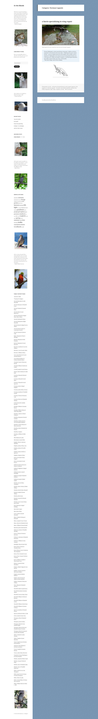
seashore (22, 214)
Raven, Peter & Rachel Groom (20, 553)
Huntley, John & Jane (18, 496)
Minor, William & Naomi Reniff (20, 525)
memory (23, 207)
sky (16, 216)
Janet (66, 86)
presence (16, 214)
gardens (16, 203)
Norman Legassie (51, 88)
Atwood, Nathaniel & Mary (19, 319)
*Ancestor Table (17, 296)
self (26, 214)
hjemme (16, 205)
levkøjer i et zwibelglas (19, 126)
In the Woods (19, 6)
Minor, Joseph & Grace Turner (20, 520)
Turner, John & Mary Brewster (20, 653)
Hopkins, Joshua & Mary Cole (20, 445)
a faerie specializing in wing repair (57, 21)
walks (20, 222)
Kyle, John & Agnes (18, 509)
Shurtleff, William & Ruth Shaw (21, 604)
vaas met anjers (17, 119)
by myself (16, 121)
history (21, 203)
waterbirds (17, 224)
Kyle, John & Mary (18, 511)
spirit (15, 218)
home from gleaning (18, 123)
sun (21, 220)
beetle (64, 88)
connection (19, 201)
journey (21, 205)
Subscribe (17, 66)
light (15, 207)
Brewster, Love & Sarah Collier (20, 350)
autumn (21, 198)
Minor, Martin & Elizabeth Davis (21, 523)
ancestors (16, 197)
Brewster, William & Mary (19, 352)
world (22, 226)
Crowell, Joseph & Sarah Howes (21, 369)
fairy (75, 88)
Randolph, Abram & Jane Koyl (20, 544)
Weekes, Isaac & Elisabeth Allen (21, 664)
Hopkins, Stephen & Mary (19, 455)
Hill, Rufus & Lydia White (19, 440)
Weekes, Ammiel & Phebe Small (21, 658)
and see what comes (18, 128)
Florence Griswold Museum (59, 86)
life (25, 205)
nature (15, 210)
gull (19, 203)
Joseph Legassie (71, 86)
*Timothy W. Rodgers (18, 299)
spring (18, 218)
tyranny (16, 222)
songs (27, 216)
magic (20, 207)
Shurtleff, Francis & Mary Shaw (21, 594)
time (23, 220)
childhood (15, 201)
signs (14, 216)
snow (18, 216)
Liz (46, 88)
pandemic (20, 210)
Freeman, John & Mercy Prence (20, 389)
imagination (47, 89)
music (26, 207)
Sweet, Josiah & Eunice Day (20, 615)
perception (21, 212)
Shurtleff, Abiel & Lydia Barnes (20, 588)
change (23, 200)
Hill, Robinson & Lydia (19, 437)
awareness (16, 199)
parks (25, 209)
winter (22, 224)
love (18, 207)
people (16, 212)
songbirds (23, 216)
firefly (43, 89)
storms (21, 218)
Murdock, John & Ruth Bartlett (20, 527)
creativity (72, 88)
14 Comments (69, 89)
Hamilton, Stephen (18, 431)
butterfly (68, 88)
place (26, 212)
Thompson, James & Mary (19, 621)
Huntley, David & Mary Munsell (21, 490)
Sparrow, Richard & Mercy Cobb (21, 613)
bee (62, 88)
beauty (19, 199)
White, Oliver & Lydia (18, 677)
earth (22, 201)
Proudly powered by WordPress (49, 100)
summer (17, 220)
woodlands (17, 227)
